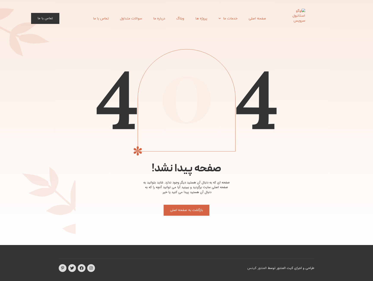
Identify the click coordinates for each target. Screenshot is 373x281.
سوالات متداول (131, 18)
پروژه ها (201, 18)
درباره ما (159, 18)
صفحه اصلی (257, 18)
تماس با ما (101, 18)
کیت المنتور (285, 268)
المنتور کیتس (257, 268)
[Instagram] (91, 268)
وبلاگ (180, 18)
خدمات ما (230, 18)
